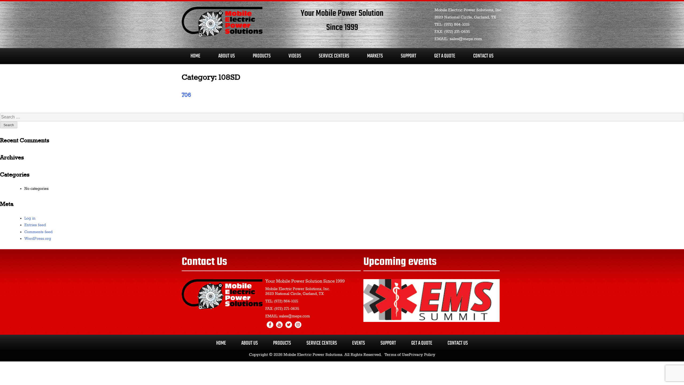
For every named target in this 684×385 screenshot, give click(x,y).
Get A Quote (444, 56)
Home (195, 56)
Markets (375, 56)
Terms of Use (396, 354)
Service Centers (334, 56)
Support (408, 56)
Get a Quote (421, 343)
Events (358, 343)
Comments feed (38, 232)
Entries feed (35, 225)
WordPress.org (37, 238)
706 (186, 95)
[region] (431, 300)
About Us (226, 56)
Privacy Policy (422, 354)
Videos (295, 56)
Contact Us (483, 56)
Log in (30, 218)
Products (262, 56)
